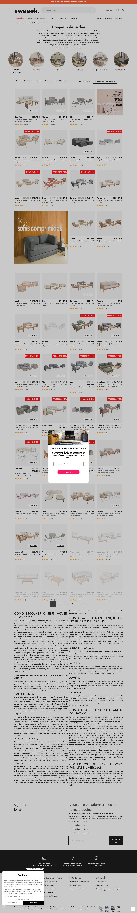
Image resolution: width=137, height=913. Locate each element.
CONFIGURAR (12, 903)
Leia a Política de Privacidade (12, 896)
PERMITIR (33, 903)
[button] (4, 905)
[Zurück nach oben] (133, 909)
